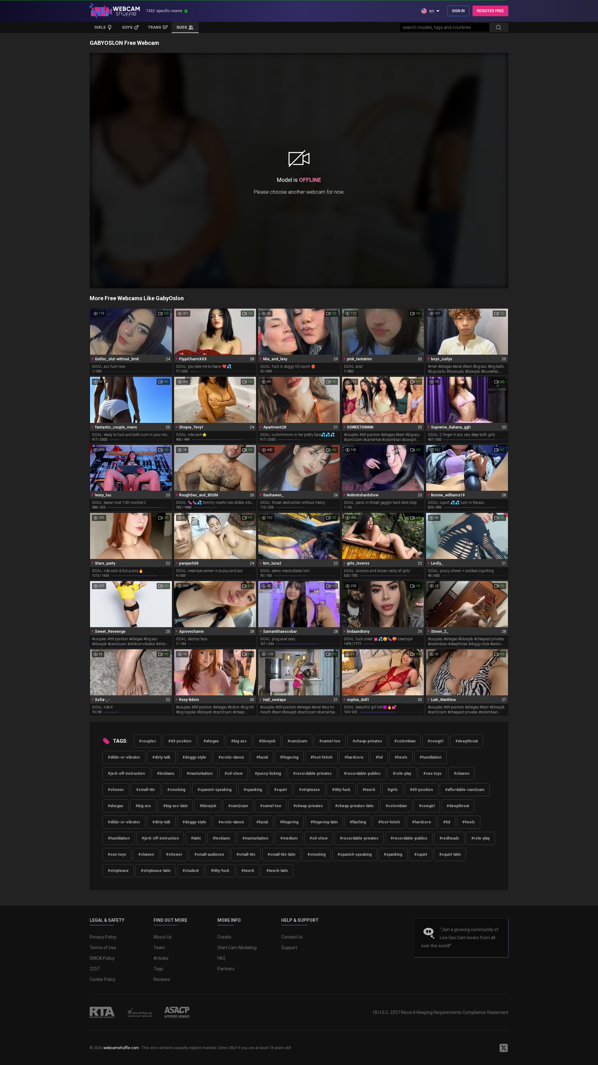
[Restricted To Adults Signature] (102, 1012)
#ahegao (211, 741)
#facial (262, 757)
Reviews (162, 979)
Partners (226, 969)
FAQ (221, 958)
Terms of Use (103, 947)
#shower (116, 790)
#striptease (309, 790)
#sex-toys (432, 773)
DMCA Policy (102, 958)
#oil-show (234, 773)
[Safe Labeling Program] (139, 1012)
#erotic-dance (231, 757)
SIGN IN (458, 11)
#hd (379, 757)
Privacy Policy (103, 937)
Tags (158, 969)
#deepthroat (466, 741)
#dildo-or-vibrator (124, 757)
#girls (392, 790)
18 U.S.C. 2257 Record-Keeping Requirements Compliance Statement (440, 1012)
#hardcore (353, 757)
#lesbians (165, 773)
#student (191, 871)
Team (159, 947)
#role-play (402, 773)
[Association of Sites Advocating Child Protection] (176, 1012)
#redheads (449, 838)
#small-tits (145, 790)
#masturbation (199, 773)
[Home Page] (115, 11)
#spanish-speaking (214, 790)
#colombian (404, 741)
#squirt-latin (450, 854)
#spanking (253, 790)
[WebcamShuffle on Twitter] (503, 1048)
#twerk (369, 790)
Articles (161, 958)
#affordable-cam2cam (464, 790)
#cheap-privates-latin (354, 806)
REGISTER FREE (490, 11)
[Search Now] (498, 27)
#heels (401, 757)
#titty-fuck (341, 790)
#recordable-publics (362, 773)
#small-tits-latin (281, 854)
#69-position (179, 741)
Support (289, 947)
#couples (147, 741)
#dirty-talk (161, 757)
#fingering (289, 757)
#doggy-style (194, 757)
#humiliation (430, 757)
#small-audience (209, 854)
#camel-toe (329, 741)
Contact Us (292, 937)
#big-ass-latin (175, 806)
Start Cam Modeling (237, 947)
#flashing (358, 822)
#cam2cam (297, 741)
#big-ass (239, 741)
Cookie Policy (103, 979)
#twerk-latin (277, 871)
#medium (288, 838)
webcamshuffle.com (121, 1048)
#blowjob (267, 741)
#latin (196, 838)
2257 (95, 969)
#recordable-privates (312, 773)
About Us (163, 937)
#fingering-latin (324, 822)
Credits (224, 937)
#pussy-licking (268, 773)
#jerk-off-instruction (126, 773)
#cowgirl (435, 741)
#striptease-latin (155, 871)
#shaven (461, 773)
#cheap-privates (367, 741)
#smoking (176, 790)
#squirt (280, 790)
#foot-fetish (321, 757)
